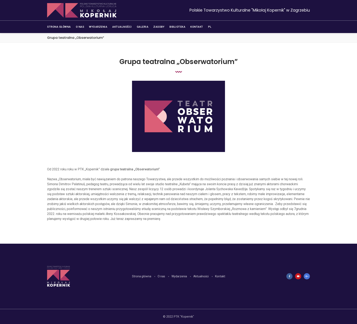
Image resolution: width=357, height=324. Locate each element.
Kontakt (220, 276)
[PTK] (82, 10)
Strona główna (141, 276)
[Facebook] (289, 276)
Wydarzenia (179, 276)
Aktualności (201, 276)
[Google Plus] (307, 276)
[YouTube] (298, 276)
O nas (161, 276)
